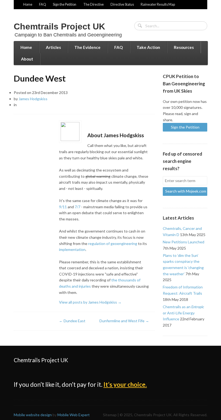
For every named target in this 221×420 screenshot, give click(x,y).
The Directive (93, 4)
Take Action (148, 47)
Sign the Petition (64, 4)
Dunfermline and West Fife (124, 320)
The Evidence (87, 47)
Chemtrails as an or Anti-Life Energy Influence (183, 312)
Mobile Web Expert (73, 414)
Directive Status (122, 4)
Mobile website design (33, 414)
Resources (184, 47)
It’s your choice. (125, 384)
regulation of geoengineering (112, 243)
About (27, 58)
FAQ (42, 4)
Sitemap (110, 414)
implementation (72, 249)
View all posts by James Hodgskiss (90, 302)
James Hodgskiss (33, 98)
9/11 (63, 206)
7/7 (77, 206)
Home (27, 4)
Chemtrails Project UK (59, 26)
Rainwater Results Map (158, 4)
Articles (53, 47)
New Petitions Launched (183, 242)
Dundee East (72, 320)
